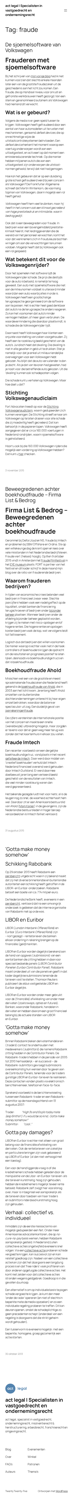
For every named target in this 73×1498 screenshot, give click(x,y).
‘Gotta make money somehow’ (27, 852)
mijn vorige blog (40, 76)
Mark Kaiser (26, 806)
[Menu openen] (65, 10)
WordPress (62, 1491)
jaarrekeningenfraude (19, 710)
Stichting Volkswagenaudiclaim (31, 409)
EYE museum (18, 564)
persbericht (12, 876)
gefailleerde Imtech (17, 758)
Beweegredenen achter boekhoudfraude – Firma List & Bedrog (33, 494)
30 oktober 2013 (14, 1353)
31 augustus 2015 (14, 830)
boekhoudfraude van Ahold (38, 687)
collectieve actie (35, 1250)
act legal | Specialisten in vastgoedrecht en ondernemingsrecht (23, 10)
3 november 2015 (14, 470)
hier (21, 454)
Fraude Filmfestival (53, 560)
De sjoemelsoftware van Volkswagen (33, 47)
